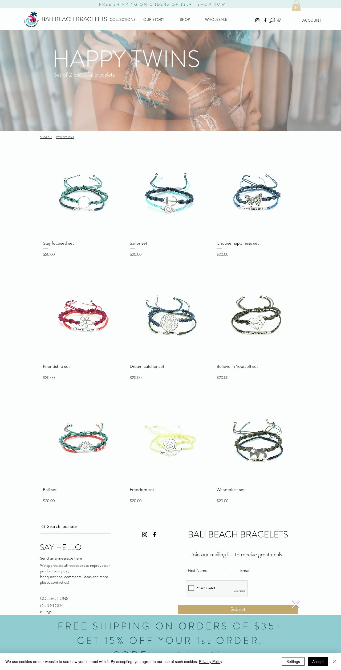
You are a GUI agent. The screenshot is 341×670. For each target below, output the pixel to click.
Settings (293, 661)
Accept (318, 661)
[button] (296, 604)
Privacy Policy (210, 661)
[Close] (334, 661)
